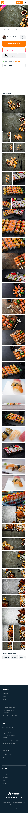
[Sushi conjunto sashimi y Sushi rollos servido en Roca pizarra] (13, 489)
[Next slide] (21, 739)
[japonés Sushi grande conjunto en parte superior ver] (8, 212)
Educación (5, 786)
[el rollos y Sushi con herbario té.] (8, 715)
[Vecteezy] (2, 2)
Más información (8, 64)
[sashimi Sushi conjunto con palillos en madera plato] (13, 392)
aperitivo (6, 738)
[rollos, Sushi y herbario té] (13, 651)
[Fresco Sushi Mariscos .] (9, 147)
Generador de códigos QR (9, 799)
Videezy (4, 780)
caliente (14, 738)
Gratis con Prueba (14, 43)
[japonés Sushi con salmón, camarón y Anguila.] (7, 156)
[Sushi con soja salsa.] (13, 103)
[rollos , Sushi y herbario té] (13, 680)
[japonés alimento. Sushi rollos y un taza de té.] (13, 614)
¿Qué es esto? (17, 61)
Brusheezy (5, 775)
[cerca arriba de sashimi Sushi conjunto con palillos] (13, 315)
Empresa (4, 783)
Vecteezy (4, 778)
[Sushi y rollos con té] (10, 638)
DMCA (4, 811)
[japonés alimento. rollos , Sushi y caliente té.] (13, 585)
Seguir (22, 38)
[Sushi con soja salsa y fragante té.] (13, 598)
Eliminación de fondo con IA (9, 796)
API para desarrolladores (8, 789)
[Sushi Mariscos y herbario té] (13, 569)
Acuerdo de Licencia (7, 808)
